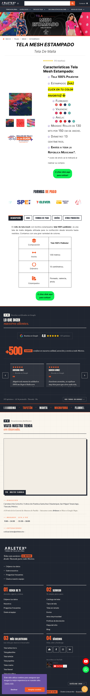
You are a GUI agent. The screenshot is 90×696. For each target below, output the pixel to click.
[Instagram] (63, 649)
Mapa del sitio (51, 625)
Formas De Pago (42, 218)
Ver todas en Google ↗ (75, 399)
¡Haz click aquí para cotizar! (63, 173)
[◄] (5, 375)
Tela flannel (8, 669)
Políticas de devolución (55, 621)
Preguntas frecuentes (14, 575)
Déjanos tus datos (13, 566)
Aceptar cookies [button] (34, 690)
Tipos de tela (51, 604)
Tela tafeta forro (10, 648)
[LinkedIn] (70, 649)
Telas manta (8, 665)
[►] (85, 375)
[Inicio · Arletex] (15, 549)
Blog (48, 629)
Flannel (72, 408)
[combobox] (47, 3)
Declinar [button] (14, 690)
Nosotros (7, 604)
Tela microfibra (10, 674)
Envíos (57, 218)
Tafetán (20, 408)
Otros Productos (72, 218)
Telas (16, 39)
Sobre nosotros (12, 571)
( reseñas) (59, 61)
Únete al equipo (10, 612)
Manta (36, 408)
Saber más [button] (8, 684)
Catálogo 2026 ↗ (77, 684)
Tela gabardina (9, 652)
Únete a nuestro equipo (15, 579)
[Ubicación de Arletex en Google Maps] (45, 466)
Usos (28, 218)
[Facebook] (56, 649)
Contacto (82, 3)
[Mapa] (49, 649)
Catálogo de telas (53, 599)
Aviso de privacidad (53, 616)
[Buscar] (72, 3)
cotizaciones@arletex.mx (14, 531)
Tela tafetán (8, 656)
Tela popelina (9, 661)
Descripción (16, 218)
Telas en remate (52, 608)
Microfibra (54, 408)
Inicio (8, 39)
